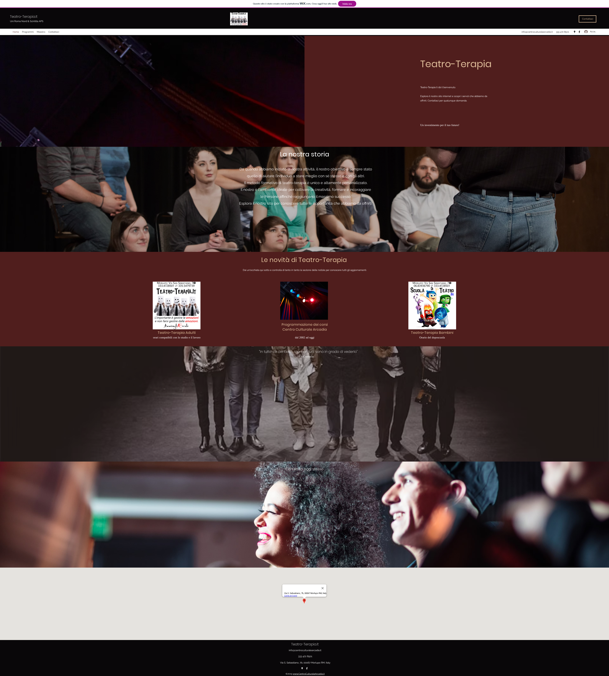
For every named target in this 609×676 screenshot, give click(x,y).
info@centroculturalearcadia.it (537, 32)
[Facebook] (579, 31)
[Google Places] (574, 31)
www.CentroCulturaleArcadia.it (309, 674)
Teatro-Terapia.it (23, 16)
